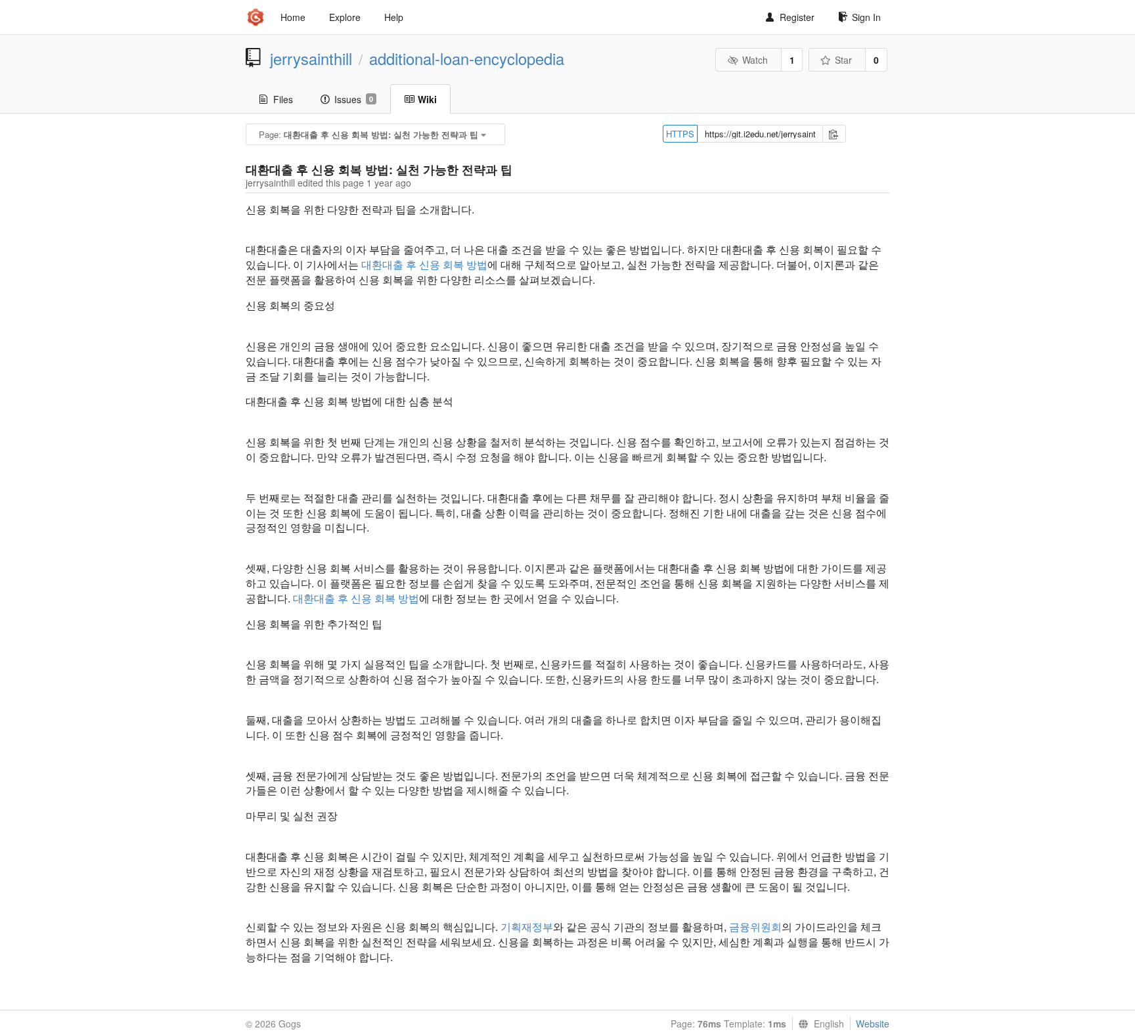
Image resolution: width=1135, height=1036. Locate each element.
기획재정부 (527, 926)
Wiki (427, 99)
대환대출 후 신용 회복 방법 (424, 264)
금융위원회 (755, 926)
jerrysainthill (311, 58)
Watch (755, 59)
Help (393, 17)
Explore (345, 17)
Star (843, 59)
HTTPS (680, 133)
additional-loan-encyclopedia (466, 58)
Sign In (866, 17)
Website (872, 1023)
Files (283, 99)
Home (292, 17)
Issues (353, 99)
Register (797, 17)
